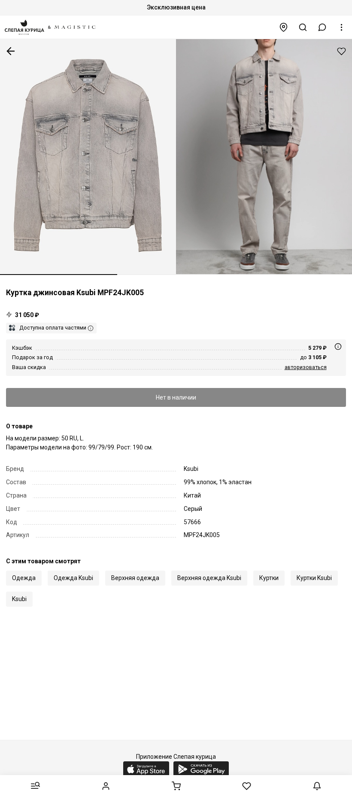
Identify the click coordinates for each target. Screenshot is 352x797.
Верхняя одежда (135, 577)
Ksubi (19, 598)
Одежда (24, 577)
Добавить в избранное (341, 51)
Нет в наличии (176, 397)
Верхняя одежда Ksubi (209, 577)
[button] (322, 27)
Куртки (269, 577)
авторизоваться (306, 367)
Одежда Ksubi (73, 577)
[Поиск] (303, 27)
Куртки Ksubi (314, 577)
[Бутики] (284, 27)
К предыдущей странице (11, 51)
